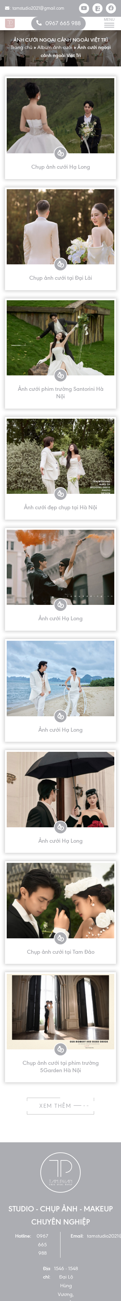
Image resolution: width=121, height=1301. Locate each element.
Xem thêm (56, 1105)
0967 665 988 (63, 23)
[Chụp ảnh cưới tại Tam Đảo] (60, 900)
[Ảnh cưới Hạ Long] (60, 567)
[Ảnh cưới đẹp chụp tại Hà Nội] (60, 456)
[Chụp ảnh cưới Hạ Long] (60, 116)
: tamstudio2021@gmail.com (37, 8)
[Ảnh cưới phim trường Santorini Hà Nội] (60, 338)
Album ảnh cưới (54, 47)
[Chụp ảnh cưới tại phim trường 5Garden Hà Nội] (60, 1011)
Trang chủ (21, 47)
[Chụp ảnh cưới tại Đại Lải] (60, 227)
